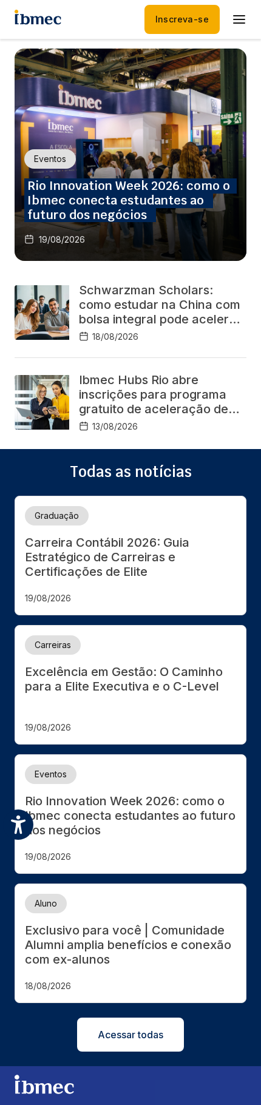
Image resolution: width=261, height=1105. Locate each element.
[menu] (239, 19)
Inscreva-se (182, 19)
